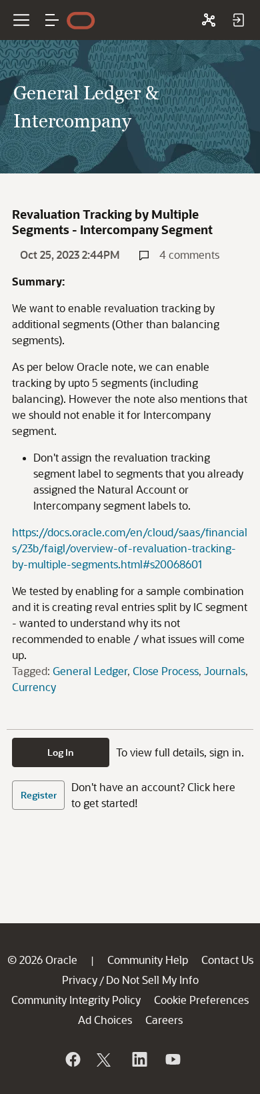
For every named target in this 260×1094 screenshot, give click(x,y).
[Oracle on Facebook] (72, 1059)
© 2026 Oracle (42, 960)
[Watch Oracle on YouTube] (172, 1059)
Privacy (79, 980)
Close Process (166, 671)
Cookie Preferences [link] (201, 1000)
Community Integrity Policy (76, 1000)
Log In (60, 752)
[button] (52, 20)
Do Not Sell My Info (152, 980)
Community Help (147, 960)
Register (39, 794)
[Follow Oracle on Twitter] (105, 1059)
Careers (164, 1020)
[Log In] (238, 20)
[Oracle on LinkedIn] (138, 1059)
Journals (224, 671)
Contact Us (227, 960)
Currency (34, 687)
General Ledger (90, 671)
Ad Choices (105, 1020)
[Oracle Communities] (209, 20)
